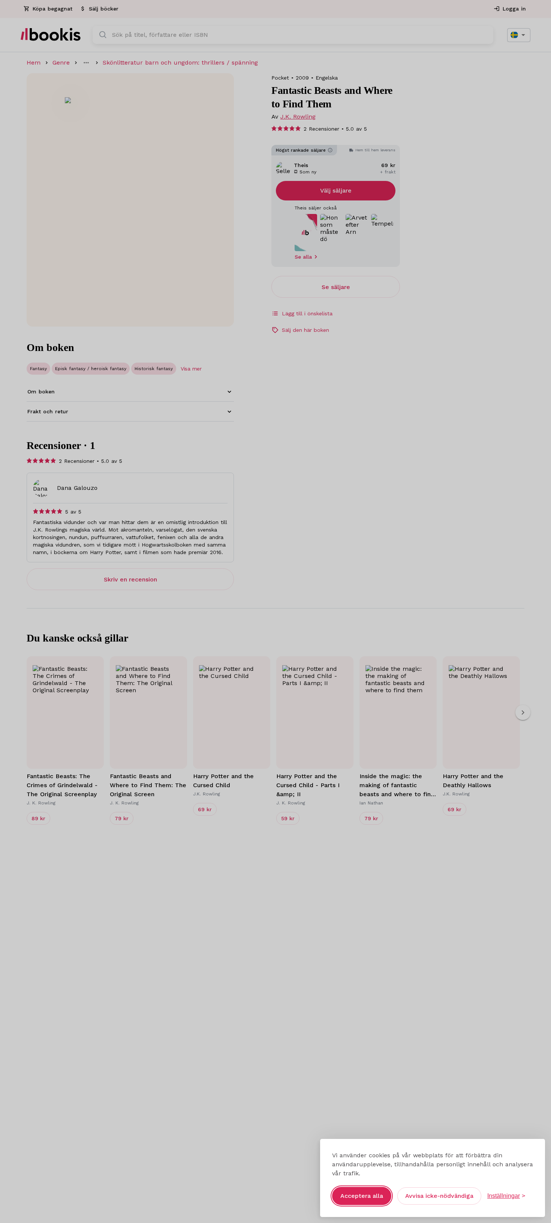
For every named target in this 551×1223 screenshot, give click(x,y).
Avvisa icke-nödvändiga (439, 1195)
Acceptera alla (361, 1195)
